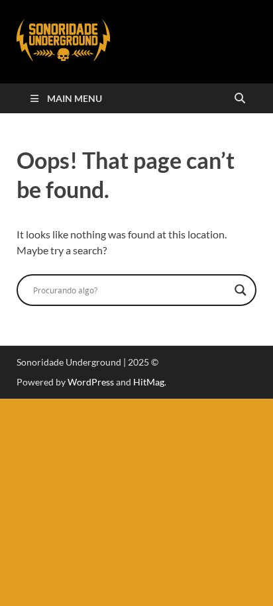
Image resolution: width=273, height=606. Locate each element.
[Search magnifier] (240, 290)
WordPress (91, 381)
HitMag (148, 381)
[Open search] (240, 98)
